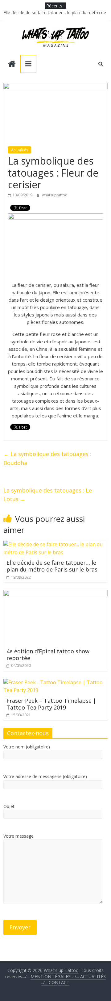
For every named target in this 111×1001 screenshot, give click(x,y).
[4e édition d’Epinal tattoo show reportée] (55, 593)
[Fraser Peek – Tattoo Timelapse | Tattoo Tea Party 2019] (55, 682)
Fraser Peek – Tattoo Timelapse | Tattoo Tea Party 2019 (51, 704)
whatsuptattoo (55, 195)
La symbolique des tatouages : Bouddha (47, 458)
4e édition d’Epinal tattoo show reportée (47, 654)
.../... (55, 976)
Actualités (19, 150)
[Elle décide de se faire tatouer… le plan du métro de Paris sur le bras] (55, 544)
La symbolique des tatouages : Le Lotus (47, 495)
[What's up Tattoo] (11, 64)
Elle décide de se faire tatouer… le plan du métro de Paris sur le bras (51, 566)
